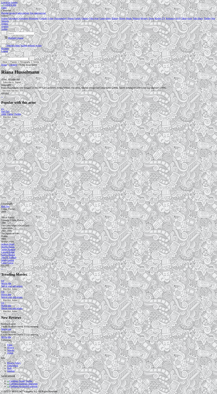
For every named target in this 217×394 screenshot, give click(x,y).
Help (9, 368)
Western (5, 21)
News (151, 18)
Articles (31, 45)
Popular (13, 62)
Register (5, 48)
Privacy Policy (14, 363)
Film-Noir (94, 18)
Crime (51, 18)
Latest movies (22, 13)
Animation (23, 18)
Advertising (12, 365)
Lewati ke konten (9, 2)
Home (4, 65)
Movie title (6, 329)
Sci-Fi (178, 18)
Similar (36, 62)
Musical (136, 18)
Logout (4, 51)
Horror (122, 18)
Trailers (23, 45)
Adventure (13, 18)
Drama (70, 18)
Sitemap (11, 371)
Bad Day (5, 206)
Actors (38, 45)
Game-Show (105, 18)
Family (77, 18)
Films (9, 345)
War (213, 18)
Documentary (60, 18)
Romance (170, 18)
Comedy (43, 18)
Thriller (207, 18)
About (4, 62)
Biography (34, 18)
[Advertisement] (89, 139)
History (115, 18)
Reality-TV (160, 18)
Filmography (25, 62)
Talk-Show (198, 18)
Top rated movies (38, 13)
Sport (189, 18)
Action (4, 18)
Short (184, 18)
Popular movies (8, 13)
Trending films (13, 45)
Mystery (144, 18)
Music (129, 18)
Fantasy (85, 18)
